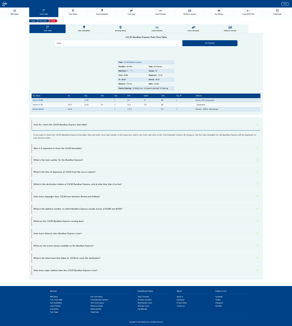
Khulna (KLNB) (38, 100)
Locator (230, 31)
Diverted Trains (143, 306)
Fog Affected (142, 309)
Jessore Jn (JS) (38, 105)
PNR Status (54, 297)
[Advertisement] (146, 54)
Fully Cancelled (143, 297)
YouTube (218, 306)
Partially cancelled (144, 300)
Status (120, 31)
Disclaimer (181, 300)
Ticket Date (94, 312)
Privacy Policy (182, 303)
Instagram (219, 303)
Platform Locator (96, 306)
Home (285, 4)
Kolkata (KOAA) (38, 109)
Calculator (193, 31)
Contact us (180, 306)
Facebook (218, 297)
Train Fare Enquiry (97, 303)
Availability (84, 31)
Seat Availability (56, 303)
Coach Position (55, 306)
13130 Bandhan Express (132, 62)
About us (180, 297)
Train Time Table (56, 300)
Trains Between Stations (99, 300)
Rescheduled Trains (145, 303)
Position (157, 31)
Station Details (95, 309)
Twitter (218, 300)
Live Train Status (96, 297)
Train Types (54, 312)
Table (47, 31)
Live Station (54, 309)
